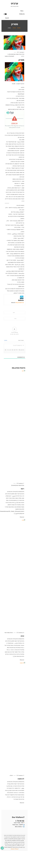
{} (21, 349)
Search (7, 18)
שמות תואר (7, 632)
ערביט (14, 3)
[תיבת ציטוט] (16, 350)
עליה (15, 318)
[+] (23, 349)
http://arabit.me (20, 302)
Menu (21, 11)
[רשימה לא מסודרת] (14, 350)
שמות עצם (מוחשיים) (13, 54)
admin (22, 56)
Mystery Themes (14, 849)
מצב (14, 312)
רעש (22, 489)
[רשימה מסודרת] (12, 350)
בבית (23, 54)
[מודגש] (5, 350)
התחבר (5, 340)
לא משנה (21, 779)
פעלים (20, 54)
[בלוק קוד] (18, 350)
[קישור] (20, 350)
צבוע (22, 636)
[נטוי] (7, 350)
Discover (22, 517)
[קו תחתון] (9, 350)
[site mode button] (5, 14)
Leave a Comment (9, 56)
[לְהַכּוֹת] (11, 350)
